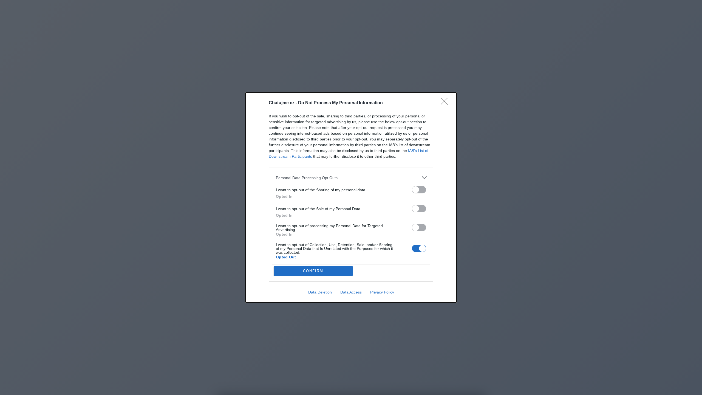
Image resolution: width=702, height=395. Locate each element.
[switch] (419, 189)
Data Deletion (320, 292)
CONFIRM (313, 271)
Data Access (351, 292)
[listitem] (351, 177)
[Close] (446, 103)
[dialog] (351, 197)
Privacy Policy (382, 292)
